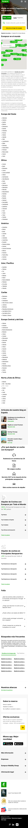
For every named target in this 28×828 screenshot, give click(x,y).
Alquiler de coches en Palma (7, 671)
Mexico (4, 250)
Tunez (3, 212)
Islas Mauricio (5, 178)
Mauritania (4, 187)
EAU (3, 383)
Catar (3, 402)
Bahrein (4, 381)
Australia (4, 267)
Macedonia (5, 357)
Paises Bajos (5, 147)
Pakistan (4, 281)
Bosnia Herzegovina (7, 329)
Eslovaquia (5, 338)
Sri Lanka (4, 284)
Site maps (3, 819)
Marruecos (5, 185)
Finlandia (4, 130)
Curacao (4, 298)
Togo (3, 210)
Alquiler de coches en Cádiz (7, 665)
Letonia (4, 353)
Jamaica (4, 304)
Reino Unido (5, 151)
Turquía (4, 372)
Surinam (4, 256)
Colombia (4, 237)
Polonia (4, 363)
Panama (4, 252)
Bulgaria (4, 331)
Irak (3, 390)
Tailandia (4, 286)
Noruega (4, 145)
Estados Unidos (6, 244)
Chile (3, 235)
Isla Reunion (5, 176)
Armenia (4, 325)
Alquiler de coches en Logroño (7, 658)
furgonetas (3, 73)
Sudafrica (4, 206)
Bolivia (4, 229)
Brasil (3, 231)
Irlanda (4, 134)
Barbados (4, 296)
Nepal (3, 277)
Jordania (4, 394)
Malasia (4, 275)
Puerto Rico (5, 254)
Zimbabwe (5, 219)
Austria (4, 122)
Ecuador (4, 242)
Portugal (4, 149)
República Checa (6, 365)
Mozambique (5, 191)
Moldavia (4, 359)
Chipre (4, 334)
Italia (3, 139)
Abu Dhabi (8, 383)
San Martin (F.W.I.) (6, 311)
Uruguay (4, 259)
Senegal (4, 200)
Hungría (4, 348)
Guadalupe (5, 300)
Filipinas (4, 269)
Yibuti (3, 215)
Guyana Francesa (6, 248)
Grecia (4, 346)
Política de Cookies (6, 818)
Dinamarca (5, 126)
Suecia (4, 153)
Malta (3, 143)
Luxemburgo (5, 141)
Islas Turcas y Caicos (7, 302)
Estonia (4, 342)
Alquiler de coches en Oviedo (19, 671)
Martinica (4, 306)
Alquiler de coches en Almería (19, 665)
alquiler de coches (19, 71)
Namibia (4, 193)
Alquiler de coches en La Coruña (19, 658)
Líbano (4, 398)
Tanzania (4, 208)
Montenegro (5, 361)
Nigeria (4, 195)
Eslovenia (4, 340)
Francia (4, 132)
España (4, 128)
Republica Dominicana (7, 309)
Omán (3, 400)
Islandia (4, 137)
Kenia (3, 181)
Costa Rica (5, 240)
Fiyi (3, 271)
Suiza (3, 156)
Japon (3, 273)
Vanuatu (4, 288)
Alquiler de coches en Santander (7, 668)
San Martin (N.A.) (6, 313)
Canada (4, 233)
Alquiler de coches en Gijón (19, 661)
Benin (3, 166)
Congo (4, 170)
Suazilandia (5, 204)
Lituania (4, 355)
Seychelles (5, 202)
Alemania (4, 117)
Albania (4, 323)
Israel (3, 392)
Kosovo (4, 350)
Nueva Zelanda (6, 279)
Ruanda (4, 198)
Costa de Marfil (6, 172)
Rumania (4, 367)
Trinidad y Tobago (6, 315)
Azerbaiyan (5, 327)
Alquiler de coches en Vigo (19, 668)
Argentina (4, 227)
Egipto (4, 388)
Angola (4, 164)
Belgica (4, 124)
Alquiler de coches (6, 33)
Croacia (4, 336)
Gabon (4, 174)
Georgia (4, 344)
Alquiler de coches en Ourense (7, 661)
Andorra (4, 120)
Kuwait (4, 396)
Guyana (4, 246)
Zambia (4, 217)
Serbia (4, 370)
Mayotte (4, 189)
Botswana (4, 168)
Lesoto (4, 183)
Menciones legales (17, 818)
